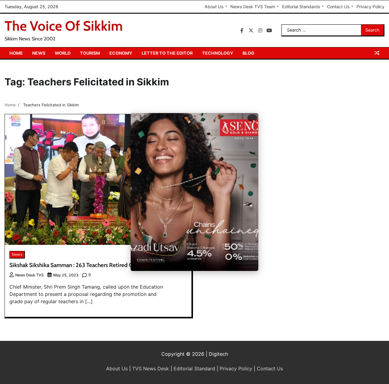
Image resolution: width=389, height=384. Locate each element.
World (63, 53)
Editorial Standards (301, 6)
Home (16, 53)
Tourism (90, 53)
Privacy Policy (370, 6)
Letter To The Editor (167, 53)
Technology (217, 53)
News (38, 53)
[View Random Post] (376, 52)
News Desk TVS (29, 275)
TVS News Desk (150, 368)
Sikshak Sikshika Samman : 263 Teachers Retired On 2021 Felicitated (93, 265)
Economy (120, 53)
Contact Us (338, 6)
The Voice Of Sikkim (64, 26)
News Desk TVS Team (252, 6)
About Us (214, 6)
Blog (248, 53)
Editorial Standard (194, 368)
